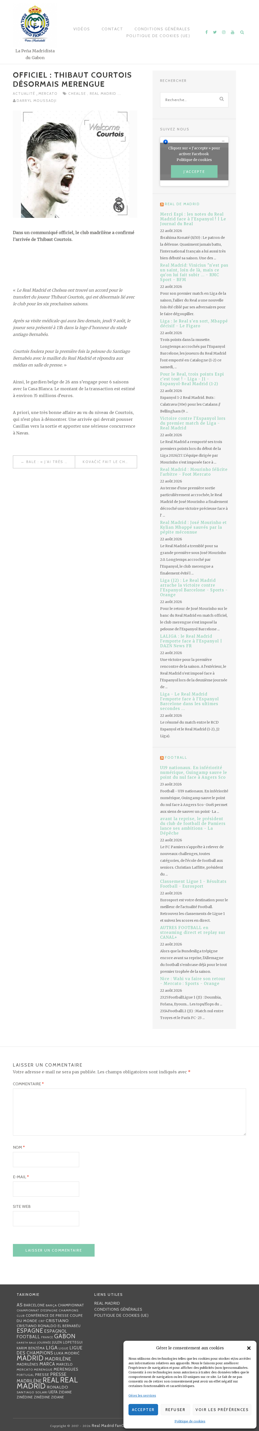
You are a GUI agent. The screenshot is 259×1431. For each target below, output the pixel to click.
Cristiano (57, 1320)
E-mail (21, 1176)
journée (44, 1342)
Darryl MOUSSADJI (37, 100)
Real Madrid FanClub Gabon (117, 1425)
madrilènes (27, 1364)
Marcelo (64, 1364)
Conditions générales (162, 29)
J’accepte (194, 171)
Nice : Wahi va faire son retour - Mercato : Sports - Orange (192, 981)
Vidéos (81, 29)
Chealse (77, 93)
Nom (19, 1147)
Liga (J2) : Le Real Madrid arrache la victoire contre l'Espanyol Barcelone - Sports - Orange (194, 587)
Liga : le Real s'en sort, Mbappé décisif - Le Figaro (194, 323)
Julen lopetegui (67, 1342)
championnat (71, 1305)
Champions (68, 1310)
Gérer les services (142, 1395)
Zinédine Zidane (49, 1397)
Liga (52, 1347)
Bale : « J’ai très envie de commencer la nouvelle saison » (50, 461)
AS (20, 1304)
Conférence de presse (47, 1315)
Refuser (175, 1409)
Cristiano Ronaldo (37, 1326)
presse (42, 1374)
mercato (25, 1369)
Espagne (30, 1330)
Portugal (25, 1375)
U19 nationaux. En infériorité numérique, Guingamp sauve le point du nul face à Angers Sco (193, 772)
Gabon (65, 1336)
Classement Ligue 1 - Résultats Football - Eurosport (193, 884)
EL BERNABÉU (69, 1326)
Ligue (64, 1348)
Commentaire (28, 1083)
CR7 (41, 1321)
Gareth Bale (26, 1342)
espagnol (55, 1331)
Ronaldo (57, 1387)
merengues (66, 1369)
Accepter (143, 1409)
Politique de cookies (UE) (158, 36)
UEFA (53, 1392)
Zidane (65, 1392)
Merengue (43, 1369)
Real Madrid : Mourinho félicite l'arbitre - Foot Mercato (194, 472)
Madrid (30, 1358)
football (28, 1336)
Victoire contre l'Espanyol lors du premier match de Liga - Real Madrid (193, 423)
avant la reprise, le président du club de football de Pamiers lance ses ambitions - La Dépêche (193, 826)
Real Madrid (104, 93)
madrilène (58, 1359)
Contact (112, 29)
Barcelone (34, 1305)
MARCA (47, 1364)
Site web (22, 1206)
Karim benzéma (31, 1348)
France (47, 1337)
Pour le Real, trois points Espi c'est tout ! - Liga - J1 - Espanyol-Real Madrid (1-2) (192, 379)
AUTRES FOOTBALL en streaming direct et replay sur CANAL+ (192, 932)
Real (51, 1380)
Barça (51, 1305)
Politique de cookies (190, 1421)
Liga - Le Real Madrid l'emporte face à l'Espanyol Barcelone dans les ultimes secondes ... (189, 701)
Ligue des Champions (49, 1350)
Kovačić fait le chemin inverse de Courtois (110, 461)
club (21, 1316)
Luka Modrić (67, 1353)
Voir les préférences (222, 1409)
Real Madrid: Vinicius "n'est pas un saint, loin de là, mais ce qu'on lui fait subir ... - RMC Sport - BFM (194, 272)
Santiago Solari (32, 1392)
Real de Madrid (182, 204)
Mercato (48, 93)
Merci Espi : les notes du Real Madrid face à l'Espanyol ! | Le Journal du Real (193, 219)
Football (176, 757)
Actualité (24, 93)
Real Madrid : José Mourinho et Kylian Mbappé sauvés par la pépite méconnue (193, 527)
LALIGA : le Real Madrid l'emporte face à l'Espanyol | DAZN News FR (191, 641)
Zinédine (25, 1397)
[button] (248, 1348)
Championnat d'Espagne (37, 1310)
